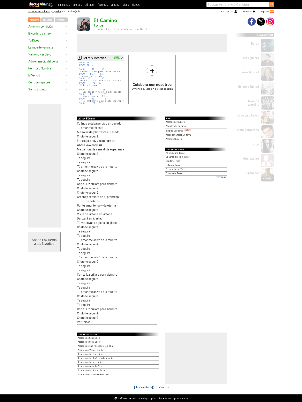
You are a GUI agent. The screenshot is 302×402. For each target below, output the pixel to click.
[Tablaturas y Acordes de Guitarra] (41, 6)
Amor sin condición (40, 26)
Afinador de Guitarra (176, 126)
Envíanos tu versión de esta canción (152, 77)
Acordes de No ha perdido (90, 362)
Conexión (247, 11)
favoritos (103, 4)
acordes (77, 4)
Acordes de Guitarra (39, 11)
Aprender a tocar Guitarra (178, 135)
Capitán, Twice (173, 161)
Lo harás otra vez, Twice (178, 157)
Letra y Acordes (94, 58)
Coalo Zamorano (247, 130)
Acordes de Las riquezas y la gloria (95, 346)
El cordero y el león (40, 33)
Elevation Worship (253, 102)
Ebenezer (252, 173)
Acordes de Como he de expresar (94, 374)
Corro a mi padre (39, 82)
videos (135, 4)
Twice (58, 11)
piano (126, 4)
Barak (255, 43)
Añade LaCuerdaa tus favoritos (44, 241)
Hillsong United (248, 86)
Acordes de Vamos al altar (91, 350)
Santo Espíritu (37, 89)
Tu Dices (33, 40)
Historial (61, 20)
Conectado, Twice (174, 173)
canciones (64, 4)
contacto (183, 398)
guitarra (115, 4)
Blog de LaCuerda (178, 130)
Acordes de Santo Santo (89, 338)
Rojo (256, 144)
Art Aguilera (251, 58)
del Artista (47, 20)
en (170, 398)
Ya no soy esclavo (39, 54)
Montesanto (250, 158)
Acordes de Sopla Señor (89, 342)
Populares (34, 20)
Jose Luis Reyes (248, 115)
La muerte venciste (40, 47)
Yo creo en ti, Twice (175, 153)
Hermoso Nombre (39, 68)
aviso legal (143, 398)
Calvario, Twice (173, 165)
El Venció (34, 75)
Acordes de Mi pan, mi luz (91, 354)
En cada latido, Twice (176, 169)
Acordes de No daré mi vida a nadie (95, 358)
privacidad (157, 398)
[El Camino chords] (143, 387)
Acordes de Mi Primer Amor (91, 370)
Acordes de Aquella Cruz (90, 366)
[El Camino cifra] (161, 387)
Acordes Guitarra (174, 139)
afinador (90, 4)
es (166, 398)
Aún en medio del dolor (43, 61)
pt (175, 398)
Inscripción (227, 11)
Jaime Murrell (249, 72)
